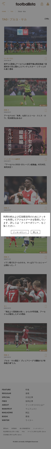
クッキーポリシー (20, 232)
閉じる (35, 232)
